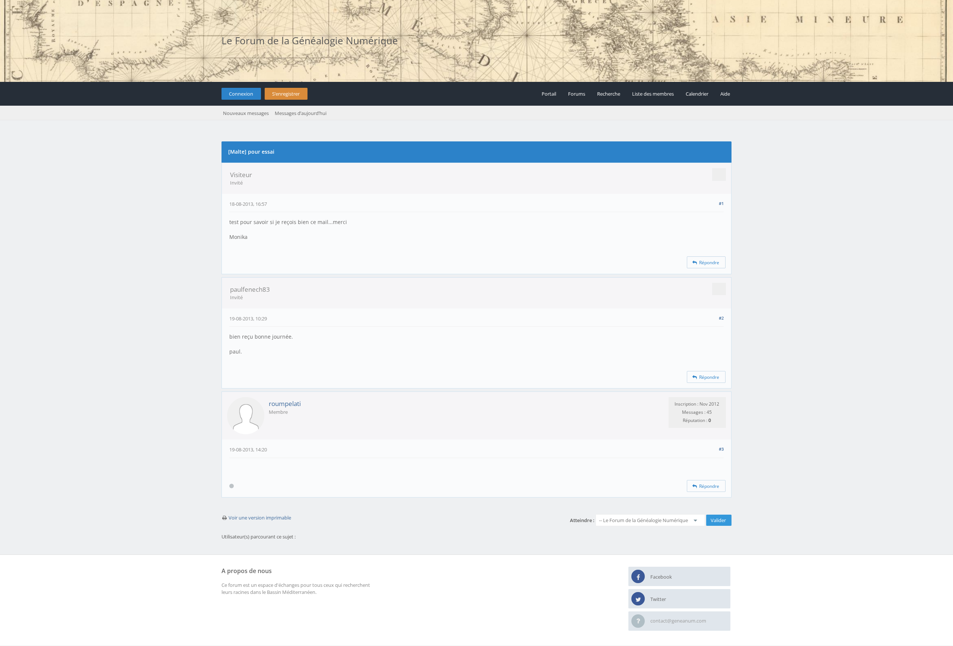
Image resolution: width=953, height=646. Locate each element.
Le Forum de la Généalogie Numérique (309, 40)
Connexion (241, 93)
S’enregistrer (286, 93)
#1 (721, 203)
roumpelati (285, 403)
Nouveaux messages (246, 113)
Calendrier (697, 93)
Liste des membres (653, 93)
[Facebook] (638, 576)
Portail (549, 93)
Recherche (608, 93)
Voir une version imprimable (260, 517)
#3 (721, 449)
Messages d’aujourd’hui (300, 113)
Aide (725, 93)
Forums (576, 93)
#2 (721, 318)
